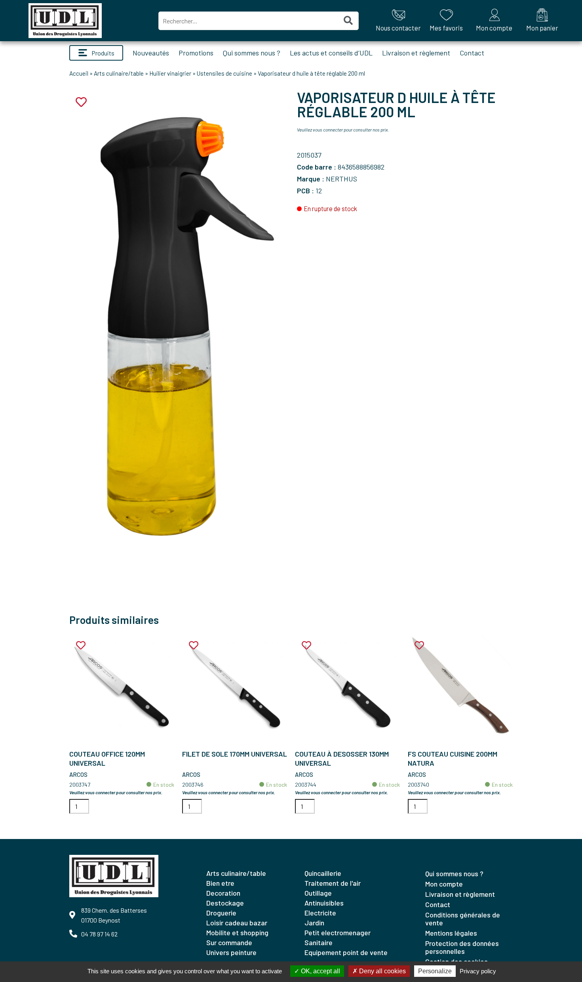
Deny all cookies (382, 971)
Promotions (196, 52)
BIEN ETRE (220, 883)
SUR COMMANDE (229, 942)
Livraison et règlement (416, 52)
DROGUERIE (221, 912)
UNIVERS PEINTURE (231, 952)
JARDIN (314, 922)
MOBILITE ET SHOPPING (237, 932)
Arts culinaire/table (119, 73)
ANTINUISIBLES (324, 902)
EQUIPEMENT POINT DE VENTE (346, 952)
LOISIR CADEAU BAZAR (236, 922)
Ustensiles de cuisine (224, 73)
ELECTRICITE (320, 912)
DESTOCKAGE (225, 902)
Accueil (78, 73)
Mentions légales (451, 933)
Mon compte (444, 883)
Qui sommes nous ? (251, 52)
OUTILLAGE (318, 893)
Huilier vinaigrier (170, 73)
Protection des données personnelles (462, 947)
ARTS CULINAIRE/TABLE (236, 873)
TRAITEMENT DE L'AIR (332, 883)
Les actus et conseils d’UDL (331, 52)
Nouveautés (151, 52)
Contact (472, 52)
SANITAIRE (318, 942)
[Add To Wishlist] (80, 645)
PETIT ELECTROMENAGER (337, 932)
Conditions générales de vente (462, 918)
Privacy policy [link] (478, 971)
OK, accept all (319, 971)
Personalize (435, 971)
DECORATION (223, 893)
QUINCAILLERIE (322, 873)
